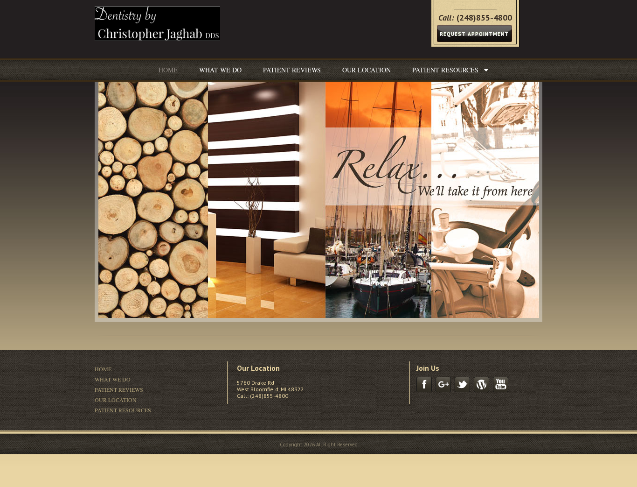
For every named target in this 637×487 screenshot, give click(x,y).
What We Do (220, 69)
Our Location (366, 69)
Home (168, 69)
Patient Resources (445, 69)
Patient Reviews (292, 69)
